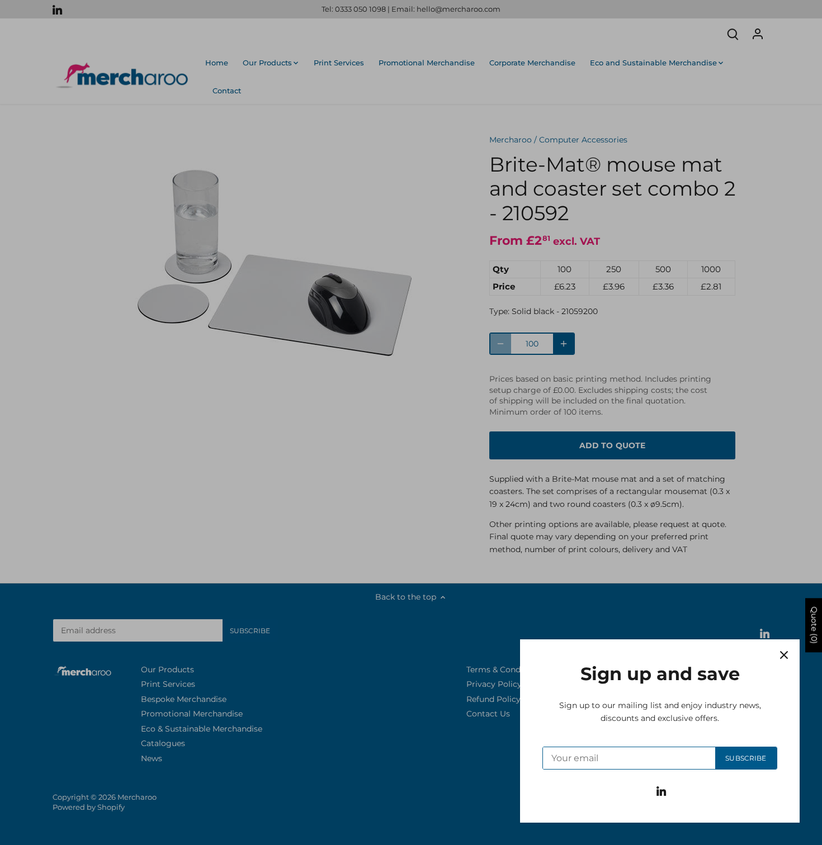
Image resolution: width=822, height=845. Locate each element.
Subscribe (745, 758)
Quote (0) (814, 625)
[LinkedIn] (661, 790)
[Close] (784, 655)
